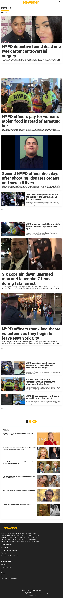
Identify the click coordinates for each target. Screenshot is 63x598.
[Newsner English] (31, 2)
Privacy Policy (6, 547)
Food (2, 576)
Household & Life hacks (9, 579)
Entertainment (6, 567)
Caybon (48, 593)
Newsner (3, 12)
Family (3, 570)
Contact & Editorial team (9, 556)
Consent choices (31, 596)
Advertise (4, 553)
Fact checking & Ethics (9, 550)
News (3, 564)
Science (3, 573)
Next (34, 421)
